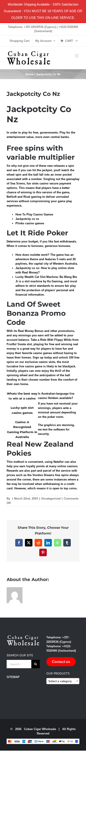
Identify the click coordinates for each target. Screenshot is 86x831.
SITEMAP (13, 677)
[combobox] (62, 681)
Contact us (61, 662)
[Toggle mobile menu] (77, 55)
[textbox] (63, 681)
